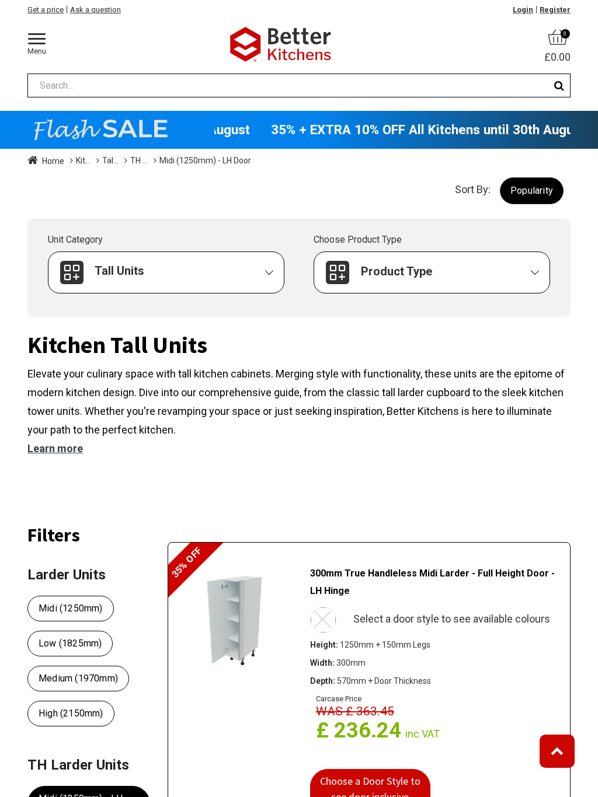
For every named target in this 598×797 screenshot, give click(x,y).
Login (523, 9)
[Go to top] (557, 751)
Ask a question (95, 9)
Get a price (45, 9)
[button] (532, 190)
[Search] (559, 85)
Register (555, 9)
